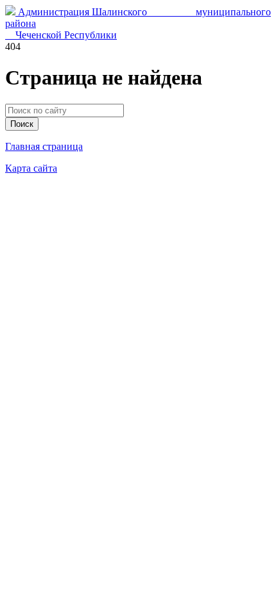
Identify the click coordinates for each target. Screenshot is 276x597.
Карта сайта (31, 168)
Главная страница (44, 146)
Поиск (21, 124)
